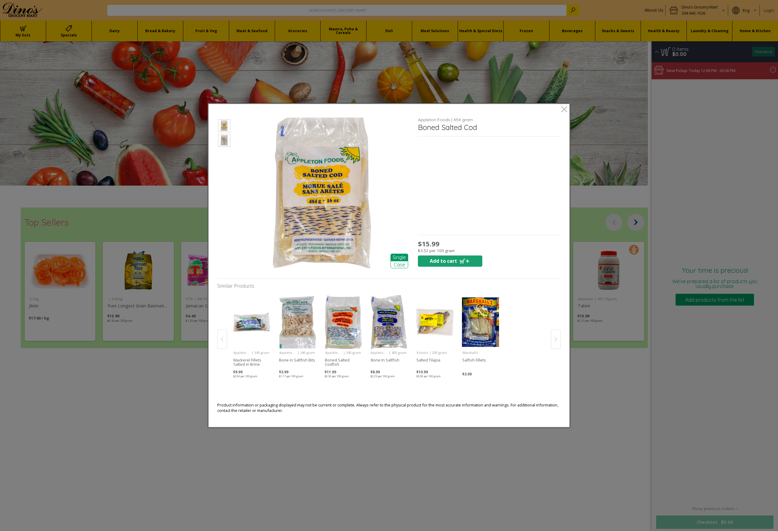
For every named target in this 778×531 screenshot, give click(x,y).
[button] (224, 126)
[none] (251, 332)
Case (399, 265)
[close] (564, 110)
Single (399, 257)
